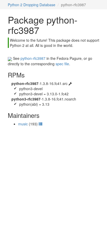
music (23, 123)
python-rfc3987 (33, 58)
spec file (62, 63)
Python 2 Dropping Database (31, 4)
